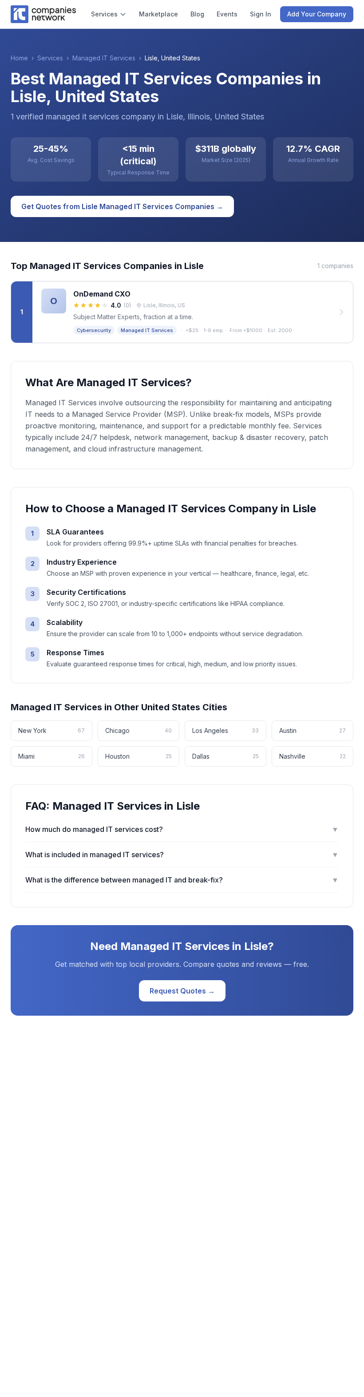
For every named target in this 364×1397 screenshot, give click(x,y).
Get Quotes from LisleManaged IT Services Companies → (122, 206)
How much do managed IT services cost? (182, 829)
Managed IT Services (103, 58)
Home (19, 58)
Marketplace (158, 14)
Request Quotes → (182, 990)
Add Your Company (316, 14)
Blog (197, 14)
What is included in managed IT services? (182, 854)
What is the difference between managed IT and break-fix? (182, 879)
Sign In (260, 14)
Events (227, 14)
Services (104, 14)
